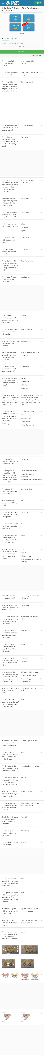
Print (22, 34)
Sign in (38, 3)
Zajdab (21, 43)
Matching (15, 25)
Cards (15, 16)
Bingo (27, 24)
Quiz (28, 16)
